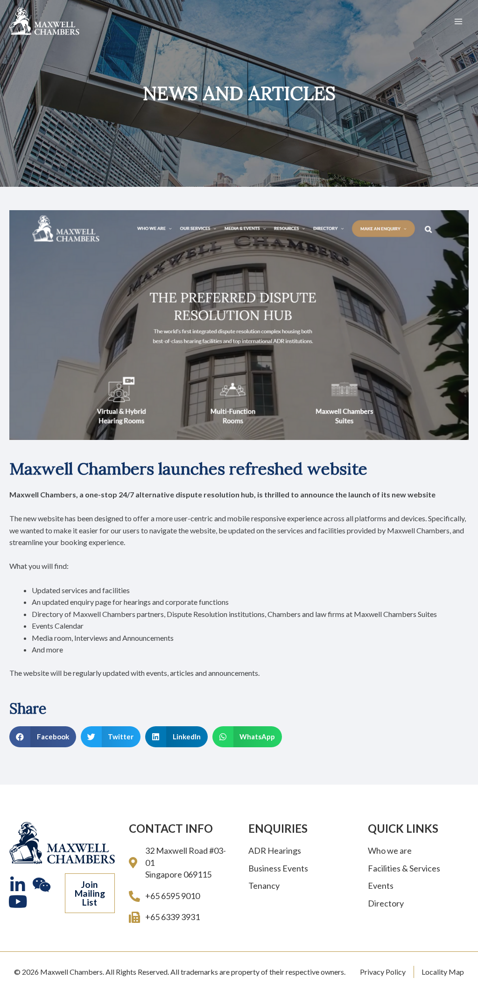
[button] (90, 893)
